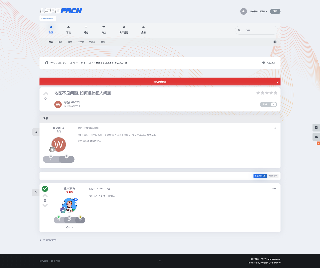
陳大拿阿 (70, 188)
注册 (275, 11)
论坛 (51, 42)
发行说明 (123, 32)
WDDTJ (75, 102)
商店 (104, 32)
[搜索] (239, 30)
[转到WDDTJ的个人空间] (58, 104)
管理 (103, 42)
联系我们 (55, 261)
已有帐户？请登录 (258, 12)
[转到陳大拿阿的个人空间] (69, 205)
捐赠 (143, 32)
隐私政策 (44, 261)
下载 (68, 32)
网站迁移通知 (160, 81)
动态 (86, 32)
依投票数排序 (260, 176)
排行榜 (81, 42)
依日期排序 (272, 176)
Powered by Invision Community (264, 262)
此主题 (271, 30)
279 (70, 227)
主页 (51, 32)
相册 (60, 42)
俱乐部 (92, 42)
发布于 (88, 128)
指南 (70, 42)
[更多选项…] (274, 128)
